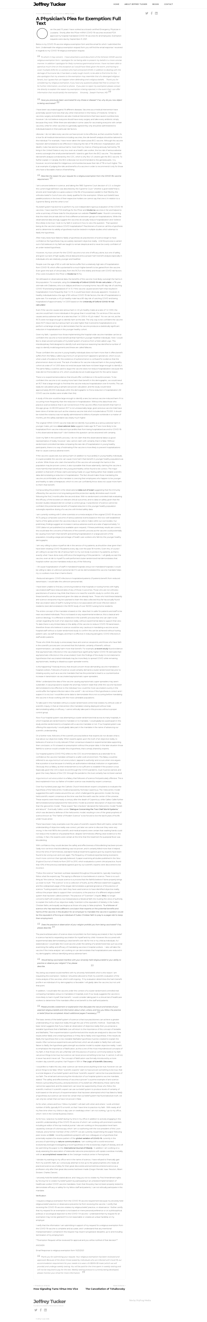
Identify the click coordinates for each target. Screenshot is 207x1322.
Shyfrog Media (143, 1300)
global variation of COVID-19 (89, 1138)
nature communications (68, 1141)
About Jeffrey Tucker (135, 4)
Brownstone (47, 13)
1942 (104, 896)
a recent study (101, 648)
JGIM (51, 1135)
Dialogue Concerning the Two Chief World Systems (94, 809)
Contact (168, 4)
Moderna (90, 210)
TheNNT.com (95, 213)
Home (116, 4)
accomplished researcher (55, 1154)
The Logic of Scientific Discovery (97, 1061)
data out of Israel (86, 490)
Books (155, 4)
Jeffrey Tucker (49, 4)
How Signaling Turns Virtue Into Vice (55, 1288)
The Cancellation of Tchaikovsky (105, 1288)
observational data (66, 426)
